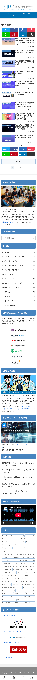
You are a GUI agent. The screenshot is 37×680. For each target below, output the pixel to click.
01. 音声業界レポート (18, 252)
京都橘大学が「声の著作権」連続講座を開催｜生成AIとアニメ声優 (18, 485)
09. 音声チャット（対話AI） (18, 288)
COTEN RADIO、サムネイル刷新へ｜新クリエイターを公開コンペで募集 (18, 464)
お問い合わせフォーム (10, 222)
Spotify (16, 409)
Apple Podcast (26, 406)
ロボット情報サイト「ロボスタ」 (13, 642)
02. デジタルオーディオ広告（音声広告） (18, 257)
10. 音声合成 (18, 292)
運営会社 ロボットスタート (11, 615)
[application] (18, 515)
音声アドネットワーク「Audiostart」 (14, 631)
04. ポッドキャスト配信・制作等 (18, 266)
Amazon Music (25, 409)
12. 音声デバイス (18, 301)
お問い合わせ (8, 658)
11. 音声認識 (18, 296)
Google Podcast (6, 409)
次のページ (18, 161)
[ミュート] (30, 523)
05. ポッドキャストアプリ (18, 270)
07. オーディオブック (18, 279)
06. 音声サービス (18, 274)
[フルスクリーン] (33, 523)
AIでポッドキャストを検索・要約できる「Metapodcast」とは (15, 492)
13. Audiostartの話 (18, 305)
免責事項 (7, 655)
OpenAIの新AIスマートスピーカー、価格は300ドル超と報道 (18, 471)
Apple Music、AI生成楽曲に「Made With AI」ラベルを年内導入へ (18, 478)
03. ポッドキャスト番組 (18, 261)
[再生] (4, 523)
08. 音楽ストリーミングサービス (18, 283)
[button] (31, 34)
